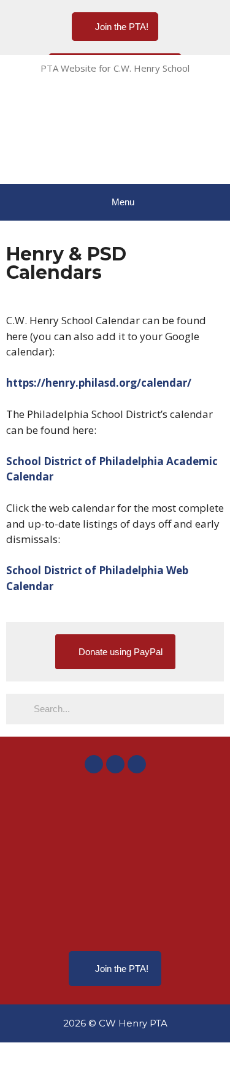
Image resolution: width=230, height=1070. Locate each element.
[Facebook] (94, 764)
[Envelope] (137, 764)
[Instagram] (115, 764)
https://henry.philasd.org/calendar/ (98, 383)
